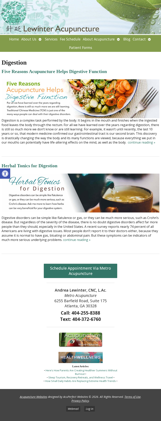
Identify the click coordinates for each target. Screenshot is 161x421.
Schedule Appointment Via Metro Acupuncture (80, 270)
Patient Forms (80, 47)
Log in (89, 409)
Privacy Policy (80, 401)
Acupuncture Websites (33, 397)
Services (51, 39)
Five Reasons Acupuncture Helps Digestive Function (54, 71)
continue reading (141, 142)
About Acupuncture (99, 39)
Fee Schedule (70, 39)
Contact (139, 39)
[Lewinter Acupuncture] (80, 17)
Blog (126, 39)
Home (14, 39)
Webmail (73, 409)
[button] (5, 173)
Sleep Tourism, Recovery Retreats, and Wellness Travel (80, 377)
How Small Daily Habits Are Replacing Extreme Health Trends (80, 381)
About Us (28, 39)
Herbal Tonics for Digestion (29, 165)
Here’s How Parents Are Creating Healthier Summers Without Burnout (81, 372)
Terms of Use (132, 397)
